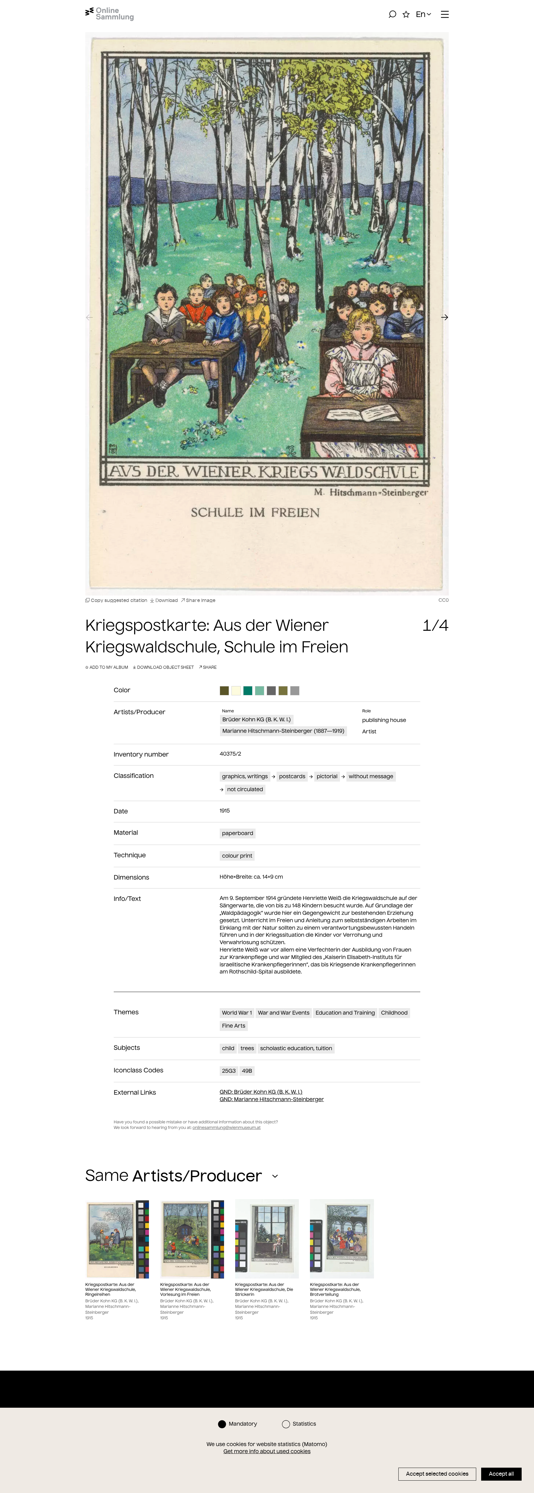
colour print (237, 855)
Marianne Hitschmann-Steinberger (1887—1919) (283, 730)
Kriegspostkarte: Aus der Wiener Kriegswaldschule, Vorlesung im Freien (185, 1289)
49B (247, 1070)
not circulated (245, 789)
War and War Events (284, 1012)
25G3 (229, 1070)
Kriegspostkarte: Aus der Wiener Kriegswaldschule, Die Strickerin (264, 1289)
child (228, 1048)
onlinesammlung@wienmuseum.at (227, 1127)
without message (371, 776)
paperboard (237, 833)
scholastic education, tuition (296, 1048)
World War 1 (237, 1012)
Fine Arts (233, 1025)
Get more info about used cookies (267, 1451)
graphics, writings (245, 776)
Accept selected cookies (437, 1473)
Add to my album (109, 667)
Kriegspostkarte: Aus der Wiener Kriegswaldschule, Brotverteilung (335, 1289)
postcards (292, 776)
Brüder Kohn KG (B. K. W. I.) (256, 719)
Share (210, 667)
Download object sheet (165, 667)
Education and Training (345, 1012)
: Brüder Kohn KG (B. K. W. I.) (261, 1091)
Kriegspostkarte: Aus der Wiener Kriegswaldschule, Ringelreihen (110, 1289)
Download (166, 600)
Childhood (394, 1012)
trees (247, 1048)
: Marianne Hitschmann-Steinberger (272, 1099)
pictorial (327, 776)
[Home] (109, 14)
